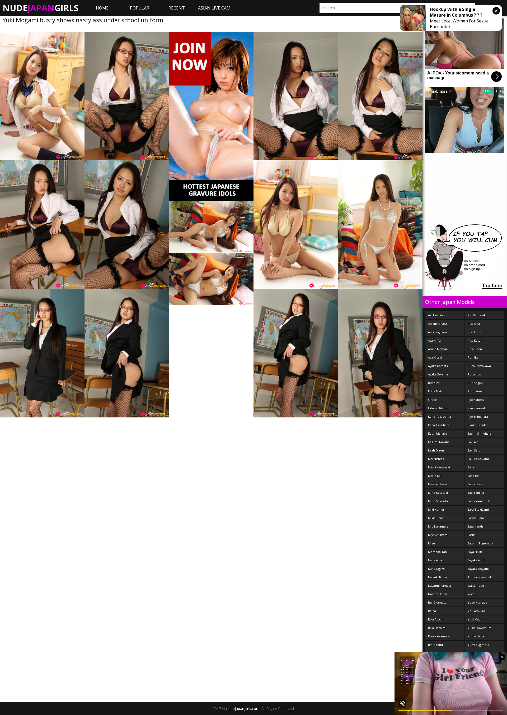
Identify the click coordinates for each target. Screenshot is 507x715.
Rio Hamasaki (477, 315)
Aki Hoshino (436, 315)
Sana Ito (473, 476)
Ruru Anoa (475, 391)
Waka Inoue (476, 585)
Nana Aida (435, 560)
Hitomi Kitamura (439, 408)
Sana (471, 467)
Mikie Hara (435, 518)
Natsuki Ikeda (437, 577)
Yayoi (471, 594)
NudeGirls (40, 7)
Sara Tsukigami (478, 509)
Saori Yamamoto (479, 501)
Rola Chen (475, 349)
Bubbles (433, 383)
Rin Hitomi (435, 645)
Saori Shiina (476, 493)
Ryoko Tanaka (477, 425)
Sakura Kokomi (478, 459)
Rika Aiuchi (435, 619)
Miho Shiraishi (438, 501)
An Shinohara (437, 324)
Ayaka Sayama (438, 374)
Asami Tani (435, 340)
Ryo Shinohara (478, 416)
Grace (432, 400)
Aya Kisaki (435, 357)
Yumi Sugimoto (478, 645)
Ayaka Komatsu (438, 366)
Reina (432, 611)
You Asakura (476, 611)
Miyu (431, 543)
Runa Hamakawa (479, 366)
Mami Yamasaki (439, 467)
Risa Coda (474, 332)
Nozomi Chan (437, 594)
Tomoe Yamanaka (480, 577)
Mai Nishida (436, 459)
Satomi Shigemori (480, 543)
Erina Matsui (436, 391)
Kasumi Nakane (439, 442)
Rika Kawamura (439, 636)
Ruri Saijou (475, 383)
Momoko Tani (438, 552)
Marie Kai (434, 476)
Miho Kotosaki (438, 493)
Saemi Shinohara (479, 433)
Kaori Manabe (438, 433)
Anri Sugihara (437, 332)
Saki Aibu (474, 442)
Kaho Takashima (439, 416)
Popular (139, 8)
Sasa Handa (475, 526)
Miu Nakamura (438, 526)
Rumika (473, 357)
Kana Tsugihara (438, 425)
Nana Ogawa (436, 569)
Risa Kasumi (476, 340)
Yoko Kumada (477, 602)
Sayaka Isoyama (479, 569)
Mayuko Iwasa (438, 484)
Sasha (472, 535)
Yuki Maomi (476, 619)
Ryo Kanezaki (477, 408)
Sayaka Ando (476, 560)
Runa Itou (474, 374)
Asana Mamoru (438, 349)
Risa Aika (474, 324)
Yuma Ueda (476, 636)
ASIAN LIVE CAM (214, 8)
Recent (176, 8)
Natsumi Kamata (439, 585)
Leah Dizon (436, 450)
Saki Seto (474, 450)
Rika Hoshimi (437, 628)
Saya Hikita (475, 552)
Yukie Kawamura (479, 628)
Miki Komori (436, 509)
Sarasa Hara (476, 518)
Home (102, 8)
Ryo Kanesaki (477, 400)
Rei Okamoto (437, 602)
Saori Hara (475, 484)
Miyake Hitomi (438, 535)
